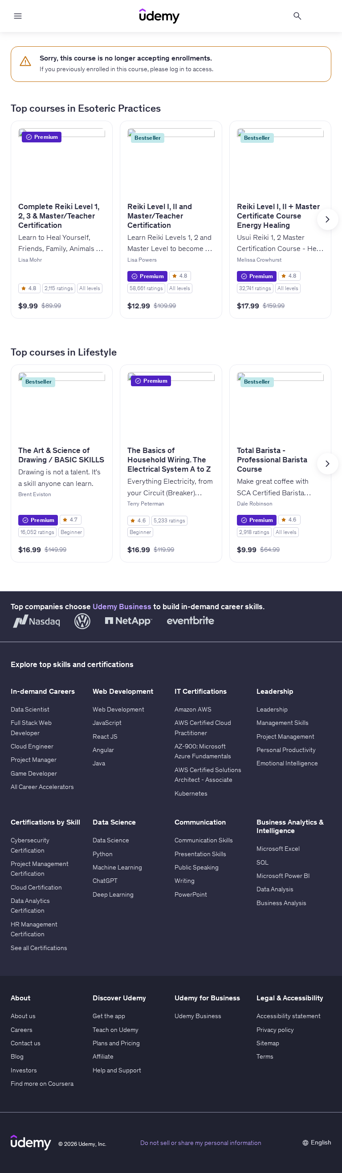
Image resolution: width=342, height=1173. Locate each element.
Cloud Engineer (32, 746)
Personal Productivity (286, 750)
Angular (103, 750)
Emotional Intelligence (287, 763)
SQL (262, 862)
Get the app (109, 1016)
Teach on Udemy (115, 1030)
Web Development (118, 709)
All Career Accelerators (42, 787)
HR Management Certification (34, 929)
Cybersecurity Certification (30, 845)
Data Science (111, 840)
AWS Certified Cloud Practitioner (203, 727)
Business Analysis (281, 903)
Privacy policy (275, 1030)
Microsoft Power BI (283, 876)
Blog (17, 1056)
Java (99, 763)
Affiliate (103, 1056)
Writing (185, 881)
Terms (264, 1056)
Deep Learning (113, 894)
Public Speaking (197, 867)
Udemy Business (122, 606)
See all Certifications (39, 948)
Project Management (285, 736)
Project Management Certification (40, 869)
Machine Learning (117, 867)
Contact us (26, 1043)
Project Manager (34, 760)
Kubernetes (191, 793)
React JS (105, 736)
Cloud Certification (36, 887)
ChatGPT (105, 881)
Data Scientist (30, 709)
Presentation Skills (200, 854)
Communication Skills (204, 840)
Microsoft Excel (278, 849)
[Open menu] (18, 16)
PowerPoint (191, 894)
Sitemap (267, 1043)
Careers (22, 1030)
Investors (24, 1070)
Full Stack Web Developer (31, 727)
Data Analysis (274, 889)
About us (23, 1016)
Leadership (272, 709)
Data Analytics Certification (30, 905)
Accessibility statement (288, 1016)
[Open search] (297, 16)
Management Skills (282, 723)
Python (103, 854)
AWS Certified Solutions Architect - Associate (208, 775)
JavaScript (107, 723)
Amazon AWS (193, 709)
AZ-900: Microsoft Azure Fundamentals (203, 751)
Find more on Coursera (42, 1084)
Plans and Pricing (116, 1043)
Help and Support (117, 1070)
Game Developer (34, 773)
